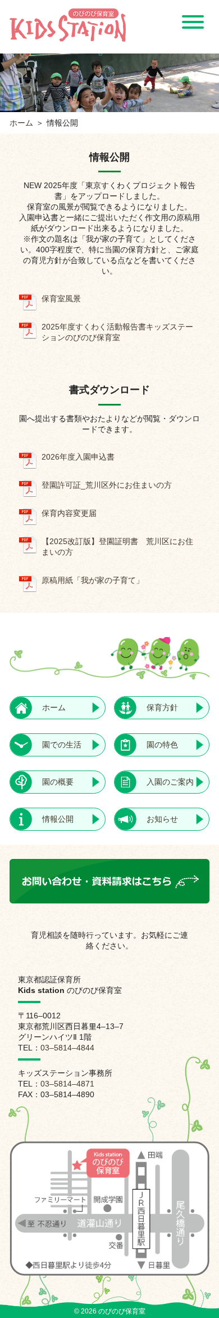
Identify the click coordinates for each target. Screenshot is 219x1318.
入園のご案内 (170, 781)
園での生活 (61, 744)
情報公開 (58, 818)
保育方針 (162, 707)
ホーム (21, 122)
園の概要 (58, 781)
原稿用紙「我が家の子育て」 (93, 580)
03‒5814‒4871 (67, 1083)
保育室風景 (61, 298)
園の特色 (162, 744)
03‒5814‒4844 (67, 1047)
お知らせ (162, 818)
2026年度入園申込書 (78, 456)
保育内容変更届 (69, 513)
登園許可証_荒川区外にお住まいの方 (107, 484)
